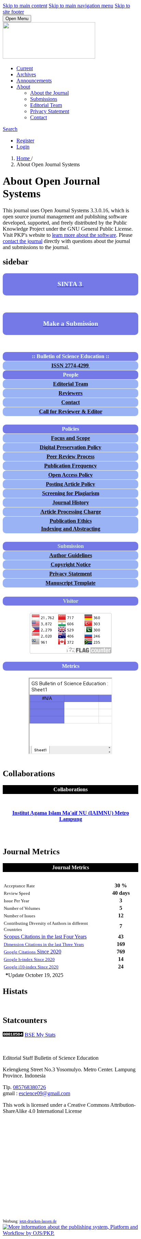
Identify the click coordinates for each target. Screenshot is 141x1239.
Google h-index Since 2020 (29, 959)
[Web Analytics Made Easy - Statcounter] (13, 1035)
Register (25, 140)
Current (24, 68)
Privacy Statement (49, 111)
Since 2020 (32, 951)
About (23, 87)
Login (22, 147)
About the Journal (49, 93)
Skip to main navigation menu (81, 6)
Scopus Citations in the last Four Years (45, 936)
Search (10, 129)
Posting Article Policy (70, 484)
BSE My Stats (40, 1035)
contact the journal (22, 241)
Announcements (34, 80)
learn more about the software (84, 235)
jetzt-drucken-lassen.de (38, 1221)
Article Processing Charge (70, 512)
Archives (26, 74)
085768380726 (29, 1087)
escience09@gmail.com (44, 1093)
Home (23, 158)
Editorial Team (46, 105)
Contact (38, 117)
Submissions (43, 99)
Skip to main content (25, 6)
